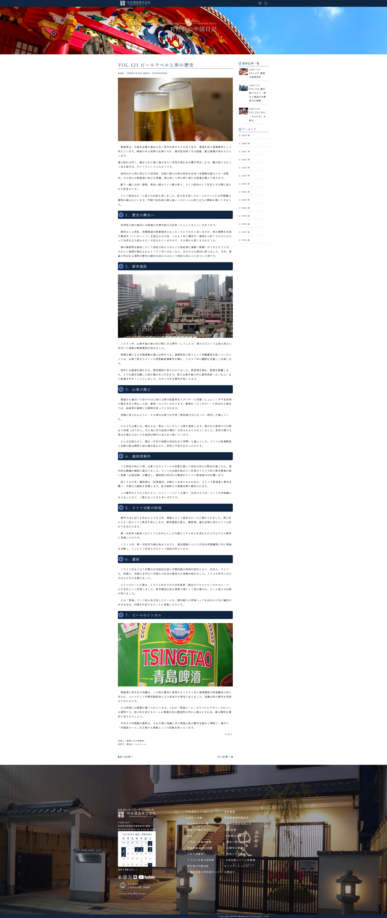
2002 (244, 191)
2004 (244, 175)
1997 (244, 232)
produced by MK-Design (132, 893)
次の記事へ (224, 756)
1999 (244, 215)
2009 (244, 135)
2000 (244, 207)
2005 (244, 167)
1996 (244, 240)
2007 (244, 151)
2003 (244, 183)
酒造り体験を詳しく (128, 869)
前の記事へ (126, 756)
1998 (244, 224)
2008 (244, 143)
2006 (244, 159)
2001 (244, 199)
